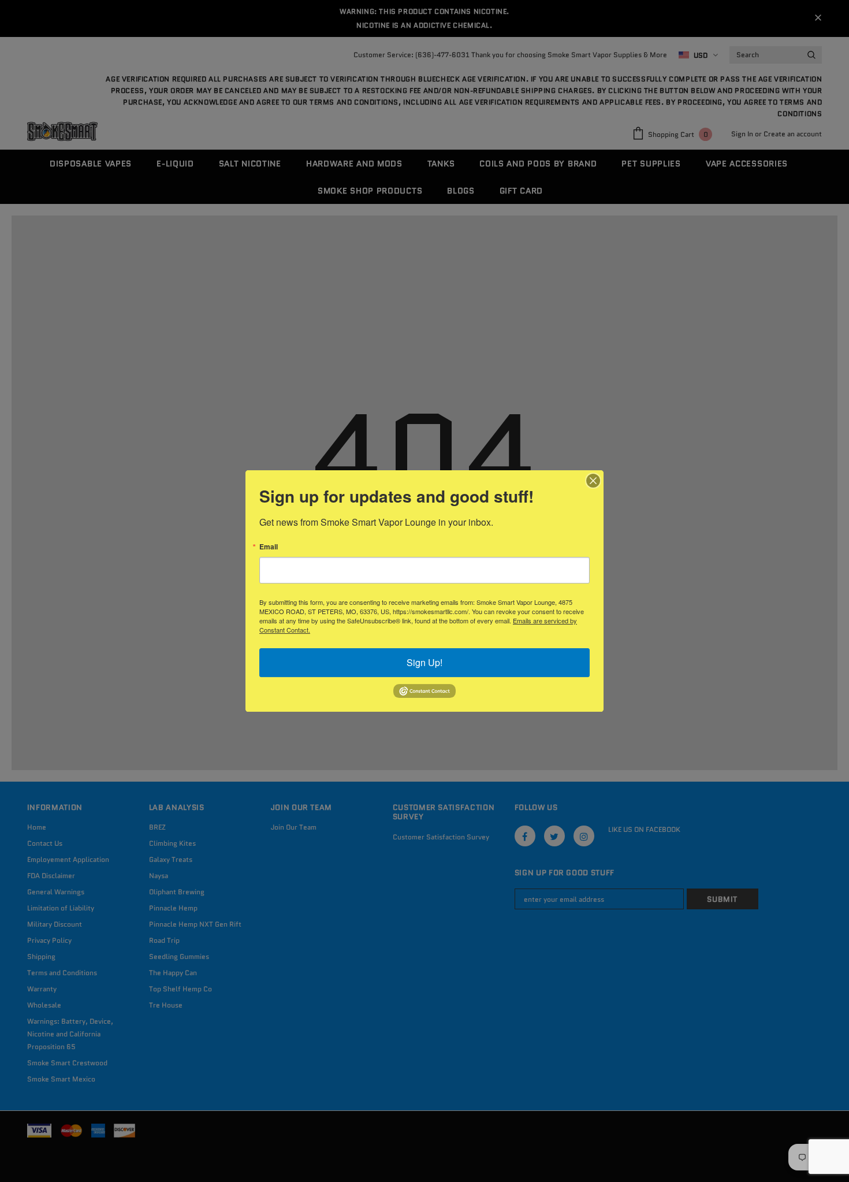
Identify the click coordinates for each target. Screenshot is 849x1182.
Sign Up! (424, 662)
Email (268, 546)
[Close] (593, 481)
